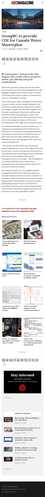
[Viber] (25, 59)
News (4, 32)
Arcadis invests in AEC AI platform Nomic (24, 459)
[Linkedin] (11, 59)
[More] (37, 59)
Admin (26, 49)
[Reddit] (18, 59)
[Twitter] (7, 59)
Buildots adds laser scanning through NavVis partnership (26, 449)
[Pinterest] (14, 59)
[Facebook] (3, 59)
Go (22, 388)
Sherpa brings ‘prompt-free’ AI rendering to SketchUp (27, 429)
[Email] (22, 59)
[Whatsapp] (29, 59)
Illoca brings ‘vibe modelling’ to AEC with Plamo (27, 419)
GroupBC (5, 93)
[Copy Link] (33, 59)
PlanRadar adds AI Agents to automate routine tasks (26, 439)
